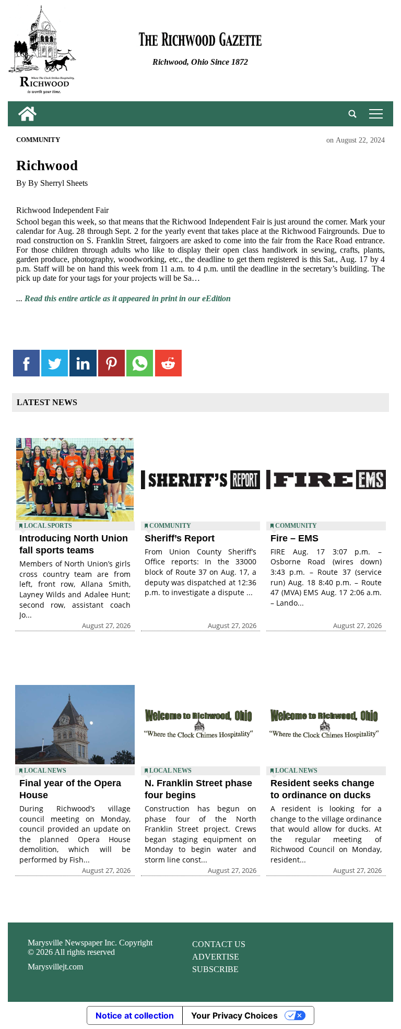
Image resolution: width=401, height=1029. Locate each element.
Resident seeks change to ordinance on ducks (322, 789)
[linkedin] (82, 363)
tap (374, 113)
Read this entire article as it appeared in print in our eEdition (128, 298)
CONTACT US (218, 944)
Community (38, 140)
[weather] (329, 53)
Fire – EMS (294, 538)
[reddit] (168, 363)
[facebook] (26, 363)
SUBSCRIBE (215, 969)
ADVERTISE (215, 956)
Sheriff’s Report (180, 538)
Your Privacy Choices (234, 1015)
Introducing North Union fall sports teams (73, 544)
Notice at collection (135, 1015)
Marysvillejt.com (55, 966)
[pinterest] (111, 363)
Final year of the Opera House (70, 789)
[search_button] (352, 113)
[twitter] (54, 363)
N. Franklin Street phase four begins (198, 789)
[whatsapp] (139, 363)
